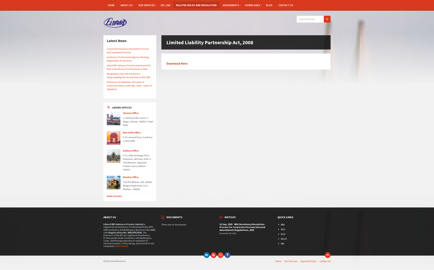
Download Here (177, 63)
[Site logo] (115, 28)
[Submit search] (327, 19)
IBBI (283, 224)
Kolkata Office (131, 150)
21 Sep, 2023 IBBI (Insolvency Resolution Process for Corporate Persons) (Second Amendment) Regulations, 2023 (242, 227)
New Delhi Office (132, 132)
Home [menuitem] (278, 261)
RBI (282, 243)
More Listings (114, 196)
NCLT (283, 234)
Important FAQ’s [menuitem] (308, 261)
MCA (283, 229)
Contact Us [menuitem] (325, 261)
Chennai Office (131, 113)
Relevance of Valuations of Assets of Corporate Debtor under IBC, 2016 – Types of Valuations (129, 86)
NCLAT (284, 238)
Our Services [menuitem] (291, 261)
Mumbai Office (131, 177)
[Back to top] (328, 255)
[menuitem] (111, 5)
